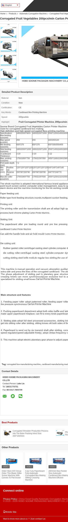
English (8, 5)
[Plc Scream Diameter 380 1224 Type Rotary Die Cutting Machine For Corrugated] (60, 433)
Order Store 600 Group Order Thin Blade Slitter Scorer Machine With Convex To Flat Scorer (12, 474)
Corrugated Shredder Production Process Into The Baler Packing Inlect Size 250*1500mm (30, 433)
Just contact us (37, 518)
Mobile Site (10, 512)
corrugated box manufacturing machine (24, 364)
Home (3, 14)
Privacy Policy (10, 499)
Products (12, 14)
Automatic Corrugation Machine (33, 14)
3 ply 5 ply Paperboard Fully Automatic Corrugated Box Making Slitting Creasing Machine (35, 475)
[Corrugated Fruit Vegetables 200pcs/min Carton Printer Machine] (8, 33)
